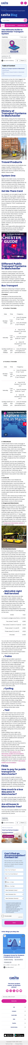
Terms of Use (9, 1044)
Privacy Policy (18, 1044)
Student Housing (8, 959)
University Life (21, 25)
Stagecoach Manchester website (13, 523)
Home (2, 9)
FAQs (3, 74)
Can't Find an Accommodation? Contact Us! (12, 75)
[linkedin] (17, 990)
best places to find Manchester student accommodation (12, 752)
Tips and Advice (10, 25)
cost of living (7, 755)
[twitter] (14, 990)
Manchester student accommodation (13, 761)
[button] (6, 878)
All (2, 25)
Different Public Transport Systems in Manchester (13, 72)
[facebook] (7, 990)
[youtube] (20, 990)
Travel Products (5, 70)
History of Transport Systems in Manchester (13, 68)
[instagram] (10, 990)
